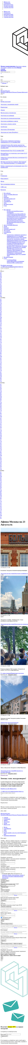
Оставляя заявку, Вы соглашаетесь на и (13, 876)
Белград (25, 92)
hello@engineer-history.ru (16, 266)
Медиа (2, 181)
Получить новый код (6, 906)
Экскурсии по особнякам (7, 115)
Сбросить (3, 940)
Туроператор (7, 3)
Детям (5, 196)
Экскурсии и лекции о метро (8, 124)
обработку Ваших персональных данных (13, 875)
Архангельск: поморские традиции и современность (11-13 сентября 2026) (10, 141)
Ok (2, 957)
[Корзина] (3, 93)
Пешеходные (4, 107)
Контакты (3, 189)
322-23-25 (5, 266)
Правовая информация (10, 835)
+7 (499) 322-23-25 (4, 896)
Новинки (6, 197)
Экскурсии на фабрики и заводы (9, 121)
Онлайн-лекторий (8, 6)
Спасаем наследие (8, 7)
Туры (5, 203)
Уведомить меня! (12, 674)
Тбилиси (15, 92)
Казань (9, 92)
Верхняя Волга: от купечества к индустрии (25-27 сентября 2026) (15, 245)
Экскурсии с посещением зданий (9, 104)
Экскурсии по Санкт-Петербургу (9, 132)
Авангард (15, 722)
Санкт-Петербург (5, 91)
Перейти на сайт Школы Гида (8, 788)
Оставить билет (5, 880)
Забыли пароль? (5, 919)
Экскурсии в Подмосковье (8, 129)
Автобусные (4, 126)
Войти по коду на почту (6, 923)
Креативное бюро (8, 4)
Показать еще (4, 775)
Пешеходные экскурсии (17, 673)
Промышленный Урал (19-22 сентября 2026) (12, 150)
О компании (4, 175)
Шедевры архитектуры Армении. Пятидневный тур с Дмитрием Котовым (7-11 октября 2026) (13, 162)
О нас (5, 205)
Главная (6, 817)
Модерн (17, 770)
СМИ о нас (4, 187)
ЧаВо (5, 830)
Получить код (4, 887)
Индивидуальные (8, 204)
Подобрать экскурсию (6, 265)
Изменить (3, 900)
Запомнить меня (6, 917)
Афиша (6, 820)
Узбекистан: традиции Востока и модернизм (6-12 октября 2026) (17, 247)
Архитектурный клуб (9, 198)
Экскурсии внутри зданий (8, 573)
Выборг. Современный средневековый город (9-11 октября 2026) (16, 254)
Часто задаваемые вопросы (8, 184)
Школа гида (7, 2)
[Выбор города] (7, 83)
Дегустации (7, 200)
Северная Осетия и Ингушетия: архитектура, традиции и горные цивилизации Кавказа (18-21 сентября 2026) (14, 146)
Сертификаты (7, 201)
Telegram (15, 895)
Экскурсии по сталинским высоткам (10, 118)
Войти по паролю (5, 890)
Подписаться (4, 1036)
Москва (4, 90)
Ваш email (3, 1034)
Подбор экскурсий (5, 101)
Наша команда (4, 178)
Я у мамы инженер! (6, 673)
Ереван (20, 92)
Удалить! (3, 882)
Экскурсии (7, 821)
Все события (7, 193)
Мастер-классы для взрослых (8, 112)
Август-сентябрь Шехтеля (11, 194)
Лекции (3, 110)
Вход (2, 920)
